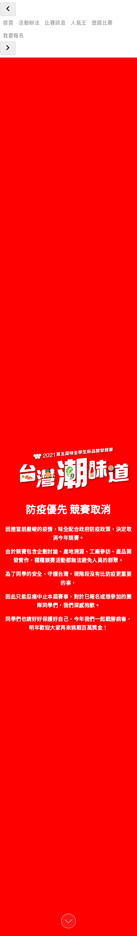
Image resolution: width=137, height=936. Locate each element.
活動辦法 (29, 22)
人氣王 (79, 22)
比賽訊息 (55, 22)
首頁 (8, 22)
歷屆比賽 (102, 22)
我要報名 (13, 35)
